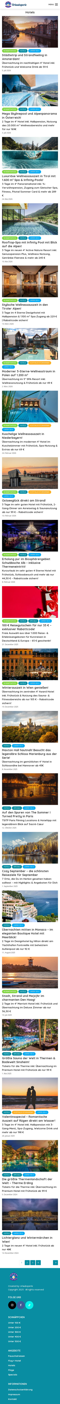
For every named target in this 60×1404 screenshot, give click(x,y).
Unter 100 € (34, 51)
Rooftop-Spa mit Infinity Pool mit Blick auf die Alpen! (29, 250)
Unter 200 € (34, 109)
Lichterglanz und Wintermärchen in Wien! (28, 1243)
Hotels (23, 51)
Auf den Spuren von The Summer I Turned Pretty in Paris (29, 818)
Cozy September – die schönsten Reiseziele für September (30, 876)
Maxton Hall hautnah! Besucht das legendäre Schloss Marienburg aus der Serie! (29, 757)
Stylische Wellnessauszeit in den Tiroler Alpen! (29, 312)
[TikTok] (29, 1305)
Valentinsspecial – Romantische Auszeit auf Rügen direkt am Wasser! (30, 1124)
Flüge (11, 1370)
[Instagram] (12, 1305)
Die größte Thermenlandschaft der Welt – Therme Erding (29, 1184)
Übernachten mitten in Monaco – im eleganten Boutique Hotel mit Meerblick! (27, 939)
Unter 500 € (14, 1341)
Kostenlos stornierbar (39, 363)
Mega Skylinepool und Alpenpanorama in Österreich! (29, 121)
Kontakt (12, 1399)
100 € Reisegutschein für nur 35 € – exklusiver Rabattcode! (26, 632)
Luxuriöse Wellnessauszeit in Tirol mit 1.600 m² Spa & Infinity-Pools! (30, 185)
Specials (33, 621)
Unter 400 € (14, 1336)
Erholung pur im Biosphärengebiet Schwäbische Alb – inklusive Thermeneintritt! (29, 568)
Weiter (55, 1262)
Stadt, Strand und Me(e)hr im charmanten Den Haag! (30, 1003)
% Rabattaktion (10, 51)
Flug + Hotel (14, 1360)
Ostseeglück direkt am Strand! (29, 506)
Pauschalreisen (16, 1356)
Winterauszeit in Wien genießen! (28, 695)
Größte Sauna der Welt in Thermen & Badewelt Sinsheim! (29, 1063)
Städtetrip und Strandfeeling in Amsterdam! (28, 60)
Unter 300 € (34, 172)
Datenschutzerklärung (20, 1389)
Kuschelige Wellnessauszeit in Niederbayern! (30, 441)
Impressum (14, 1394)
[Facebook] (21, 1305)
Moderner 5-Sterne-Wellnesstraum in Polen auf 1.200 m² (28, 377)
